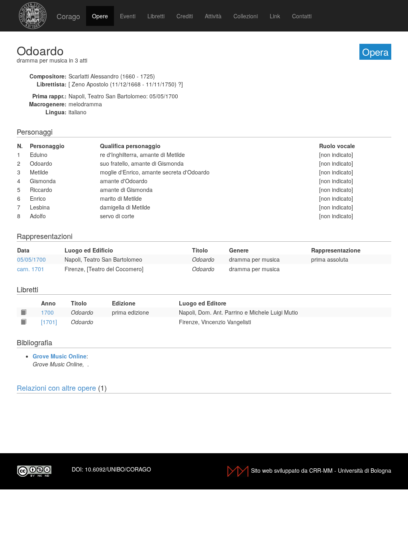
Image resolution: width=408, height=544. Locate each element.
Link (275, 16)
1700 (47, 312)
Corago (68, 16)
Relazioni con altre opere (56, 387)
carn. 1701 (30, 269)
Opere (100, 16)
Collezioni (245, 16)
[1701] (49, 322)
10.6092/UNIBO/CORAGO (118, 469)
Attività (213, 16)
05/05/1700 (31, 259)
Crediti (185, 16)
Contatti (302, 16)
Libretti (156, 16)
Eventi (127, 16)
